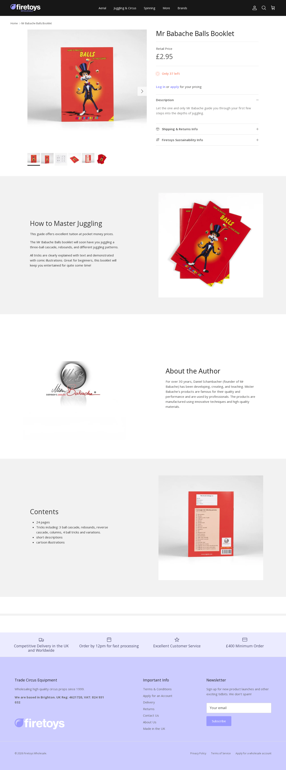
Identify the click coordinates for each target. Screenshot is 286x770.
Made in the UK (154, 728)
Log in (160, 87)
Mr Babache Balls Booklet (36, 23)
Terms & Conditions (157, 689)
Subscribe (219, 721)
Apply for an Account (157, 696)
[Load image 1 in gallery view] (87, 89)
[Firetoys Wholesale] (26, 8)
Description (165, 100)
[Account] (253, 7)
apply (175, 87)
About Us (149, 722)
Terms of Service (221, 753)
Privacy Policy (198, 753)
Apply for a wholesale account (253, 753)
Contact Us (151, 715)
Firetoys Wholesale (35, 753)
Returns (149, 709)
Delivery (149, 702)
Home (14, 23)
